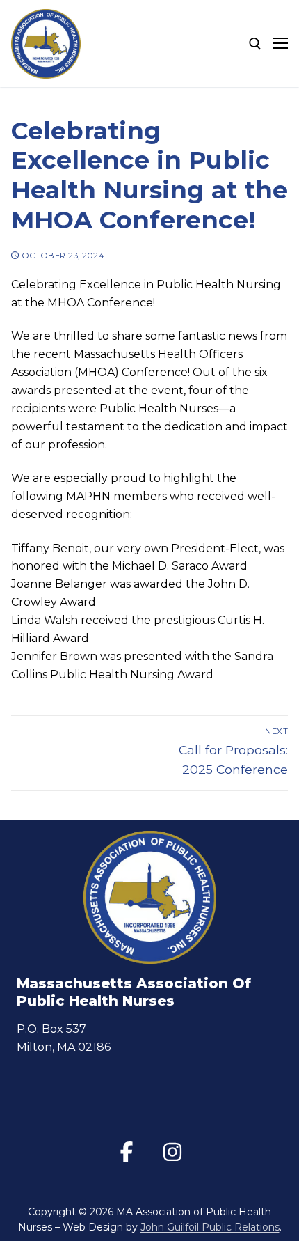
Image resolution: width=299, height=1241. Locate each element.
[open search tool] (255, 44)
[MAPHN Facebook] (126, 1152)
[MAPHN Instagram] (172, 1152)
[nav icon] (280, 43)
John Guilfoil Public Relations (210, 1227)
